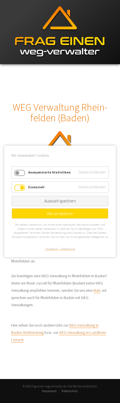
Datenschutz (69, 391)
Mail (96, 290)
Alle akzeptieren (60, 213)
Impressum (49, 391)
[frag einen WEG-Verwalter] (60, 63)
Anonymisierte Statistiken (49, 172)
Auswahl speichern (60, 201)
